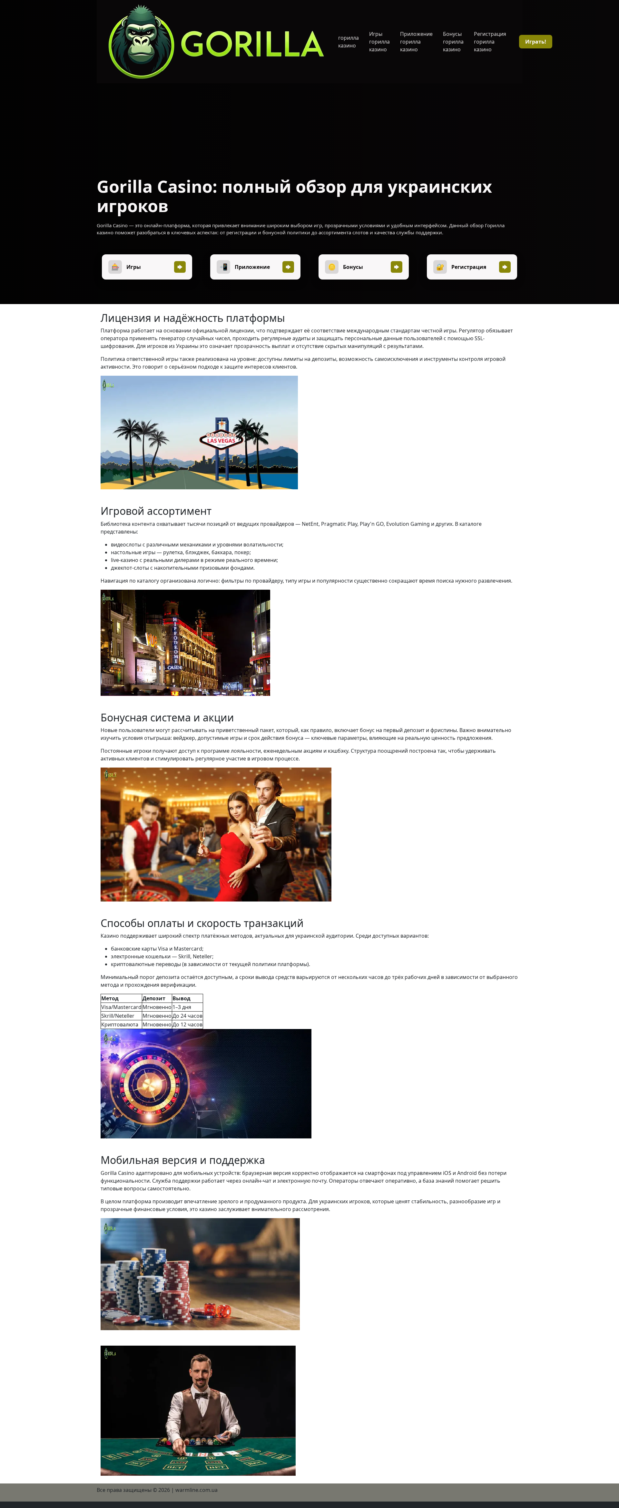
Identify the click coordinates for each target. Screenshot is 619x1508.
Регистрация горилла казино (490, 41)
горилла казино (348, 41)
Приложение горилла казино (416, 41)
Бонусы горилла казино (453, 41)
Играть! (535, 41)
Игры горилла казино (379, 41)
